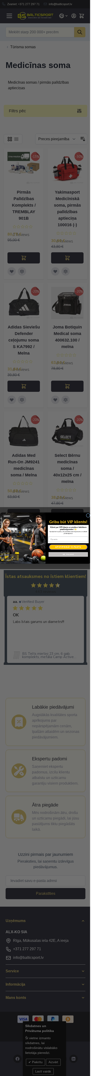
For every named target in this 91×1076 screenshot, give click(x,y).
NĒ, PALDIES (68, 554)
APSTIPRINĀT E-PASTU (68, 547)
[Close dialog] (88, 515)
